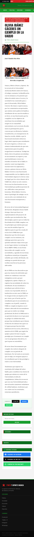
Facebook (24, 401)
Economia (28, 10)
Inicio (5, 10)
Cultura (4, 506)
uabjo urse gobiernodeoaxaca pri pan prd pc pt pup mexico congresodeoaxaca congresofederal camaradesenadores (16, 20)
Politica (12, 10)
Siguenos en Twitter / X (14, 459)
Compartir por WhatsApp (15, 464)
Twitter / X (5, 520)
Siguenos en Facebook (14, 454)
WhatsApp (8, 405)
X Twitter (15, 401)
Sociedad (20, 10)
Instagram (4, 522)
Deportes (4, 509)
